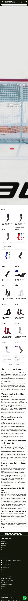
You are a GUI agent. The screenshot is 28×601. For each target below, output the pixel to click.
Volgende (17, 364)
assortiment (18, 498)
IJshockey (12, 106)
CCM (2, 471)
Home (8, 106)
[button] (2, 2)
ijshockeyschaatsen (9, 445)
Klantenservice (5, 558)
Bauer (21, 469)
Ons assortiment (6, 538)
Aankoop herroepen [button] (14, 590)
